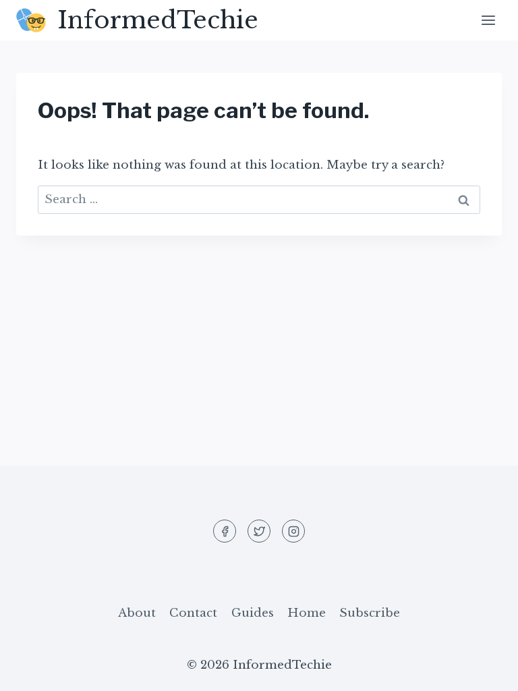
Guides (252, 613)
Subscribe (369, 613)
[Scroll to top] (484, 670)
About (137, 613)
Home (306, 613)
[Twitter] (259, 531)
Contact (193, 613)
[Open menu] (488, 20)
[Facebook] (224, 531)
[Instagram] (293, 531)
